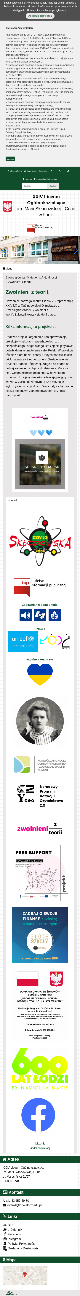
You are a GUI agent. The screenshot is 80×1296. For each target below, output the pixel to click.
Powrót (12, 500)
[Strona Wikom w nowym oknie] (11, 1293)
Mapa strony (31, 171)
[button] (4, 250)
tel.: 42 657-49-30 (17, 1200)
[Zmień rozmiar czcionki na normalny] (51, 171)
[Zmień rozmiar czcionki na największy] (68, 171)
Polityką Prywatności (15, 6)
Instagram (14, 1239)
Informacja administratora (46, 179)
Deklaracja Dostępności (23, 1248)
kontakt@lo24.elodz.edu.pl (24, 1205)
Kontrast (28, 179)
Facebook (14, 1234)
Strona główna (15, 171)
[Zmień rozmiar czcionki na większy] (59, 171)
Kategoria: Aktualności (42, 277)
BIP (10, 1225)
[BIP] (40, 228)
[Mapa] (25, 1275)
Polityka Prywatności (21, 1243)
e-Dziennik (14, 1229)
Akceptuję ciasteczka (40, 15)
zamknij (10, 159)
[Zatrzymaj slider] (40, 260)
